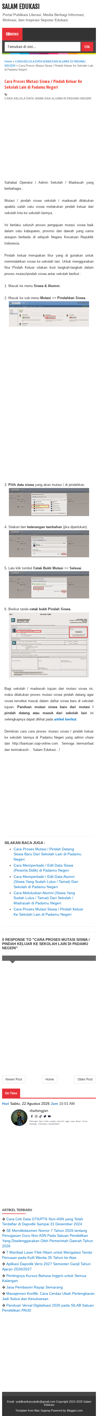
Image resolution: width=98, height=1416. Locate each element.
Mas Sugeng (42, 1410)
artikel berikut (65, 719)
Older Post (85, 1079)
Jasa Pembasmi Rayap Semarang (34, 1287)
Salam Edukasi (21, 6)
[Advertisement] (49, 140)
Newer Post (13, 1079)
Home (49, 1079)
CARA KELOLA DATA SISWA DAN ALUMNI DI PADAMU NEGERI (47, 98)
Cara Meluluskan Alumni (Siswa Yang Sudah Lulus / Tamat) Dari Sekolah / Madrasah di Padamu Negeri (44, 898)
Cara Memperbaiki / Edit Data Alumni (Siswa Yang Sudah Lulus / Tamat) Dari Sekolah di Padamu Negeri (46, 881)
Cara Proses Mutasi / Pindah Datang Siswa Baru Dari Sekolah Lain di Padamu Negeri (47, 854)
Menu (14, 33)
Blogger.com (75, 1410)
